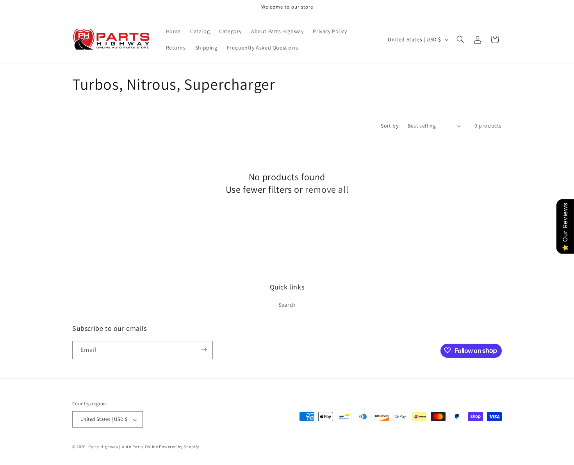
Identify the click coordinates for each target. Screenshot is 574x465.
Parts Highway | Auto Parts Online (123, 447)
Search (287, 305)
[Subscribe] (203, 350)
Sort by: (390, 125)
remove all (326, 189)
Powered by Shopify (179, 447)
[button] (460, 39)
